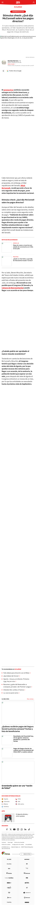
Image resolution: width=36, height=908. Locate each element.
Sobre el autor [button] (11, 64)
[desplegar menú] (2, 2)
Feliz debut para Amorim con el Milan (16, 673)
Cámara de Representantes (13, 288)
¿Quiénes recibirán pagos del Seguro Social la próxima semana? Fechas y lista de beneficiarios (17, 729)
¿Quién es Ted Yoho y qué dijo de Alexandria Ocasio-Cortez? (23, 259)
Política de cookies (6, 844)
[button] (3, 71)
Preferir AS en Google (15, 71)
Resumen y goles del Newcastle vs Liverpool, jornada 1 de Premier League (17, 685)
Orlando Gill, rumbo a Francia (13, 690)
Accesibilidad (29, 844)
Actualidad (18, 7)
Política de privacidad (19, 842)
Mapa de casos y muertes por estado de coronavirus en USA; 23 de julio (23, 247)
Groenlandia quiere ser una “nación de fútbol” (17, 787)
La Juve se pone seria (10, 693)
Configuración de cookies (18, 844)
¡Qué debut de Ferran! (11, 676)
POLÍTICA (15, 257)
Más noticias (30, 699)
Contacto (4, 842)
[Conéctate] (34, 2)
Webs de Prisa (27, 854)
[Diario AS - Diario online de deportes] (18, 2)
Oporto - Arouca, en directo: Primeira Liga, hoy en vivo (16, 680)
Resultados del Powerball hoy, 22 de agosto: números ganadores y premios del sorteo (23, 738)
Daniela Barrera (13, 61)
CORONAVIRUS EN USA (18, 11)
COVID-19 (16, 243)
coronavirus (8, 90)
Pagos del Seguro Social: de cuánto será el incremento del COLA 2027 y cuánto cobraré (23, 750)
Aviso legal (10, 842)
